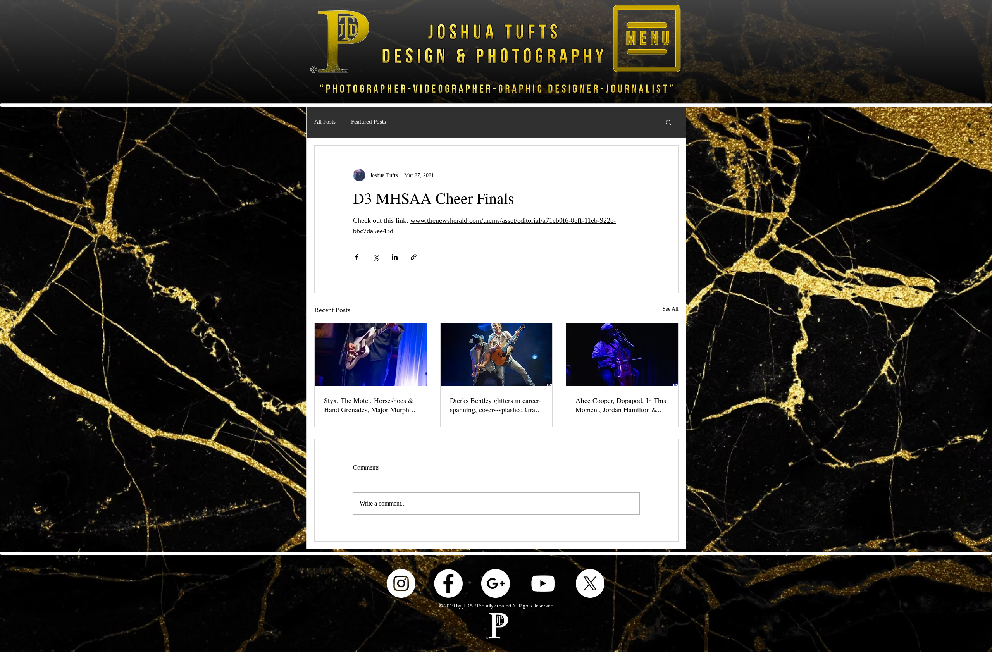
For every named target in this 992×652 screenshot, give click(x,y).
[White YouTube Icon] (543, 583)
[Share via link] (413, 257)
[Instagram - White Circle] (401, 583)
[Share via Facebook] (356, 257)
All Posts (325, 122)
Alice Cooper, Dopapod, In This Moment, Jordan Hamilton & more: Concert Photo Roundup (620, 405)
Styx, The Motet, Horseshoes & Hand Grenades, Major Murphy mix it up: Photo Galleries (368, 405)
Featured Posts (368, 122)
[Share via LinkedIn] (394, 257)
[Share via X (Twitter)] (375, 257)
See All (671, 309)
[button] (647, 38)
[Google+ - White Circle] (495, 583)
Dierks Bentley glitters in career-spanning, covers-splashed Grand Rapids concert (496, 405)
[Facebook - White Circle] (448, 583)
